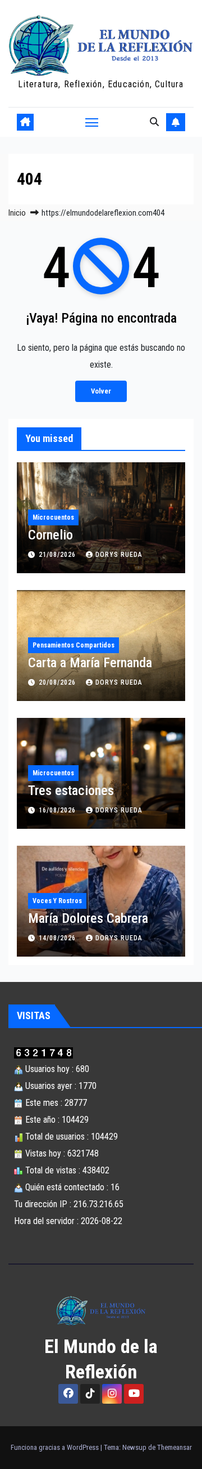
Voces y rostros (57, 901)
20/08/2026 (58, 682)
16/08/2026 (58, 810)
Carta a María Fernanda (90, 663)
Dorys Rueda (119, 555)
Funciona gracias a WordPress (55, 1447)
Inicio (17, 213)
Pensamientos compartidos (73, 645)
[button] (154, 122)
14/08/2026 (58, 938)
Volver (101, 391)
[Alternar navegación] (92, 122)
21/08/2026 (58, 555)
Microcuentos (53, 517)
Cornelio (50, 535)
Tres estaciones (71, 790)
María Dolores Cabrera (88, 918)
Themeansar (174, 1447)
